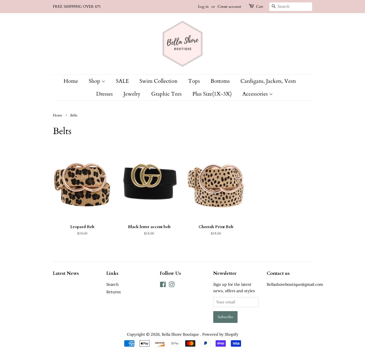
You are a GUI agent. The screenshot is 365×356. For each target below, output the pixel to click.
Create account (229, 6)
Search (112, 284)
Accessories (255, 93)
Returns (113, 291)
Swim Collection (158, 81)
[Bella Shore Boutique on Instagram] (171, 285)
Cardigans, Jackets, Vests (268, 81)
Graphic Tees (166, 93)
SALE (122, 81)
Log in (203, 6)
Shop (95, 81)
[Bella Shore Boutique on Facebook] (163, 285)
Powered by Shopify (220, 334)
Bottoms (220, 81)
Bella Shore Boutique (181, 334)
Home (71, 81)
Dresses (104, 93)
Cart (259, 6)
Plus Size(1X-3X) (212, 93)
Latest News (66, 273)
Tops (194, 81)
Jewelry (132, 93)
